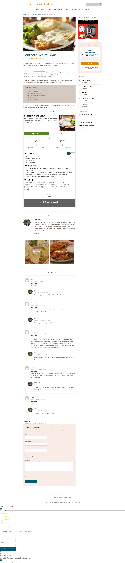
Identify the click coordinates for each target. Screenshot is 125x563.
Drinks (48, 9)
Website (27, 448)
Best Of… (80, 9)
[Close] (1, 508)
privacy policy (94, 67)
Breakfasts (73, 9)
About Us (87, 9)
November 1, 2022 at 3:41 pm (40, 320)
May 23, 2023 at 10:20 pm (36, 399)
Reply (43, 281)
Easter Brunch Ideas (83, 129)
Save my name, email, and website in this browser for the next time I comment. (43, 474)
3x (73, 153)
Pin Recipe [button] (63, 133)
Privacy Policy (58, 497)
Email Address (28, 441)
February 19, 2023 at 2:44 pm (37, 333)
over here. (49, 76)
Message (27, 460)
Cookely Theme (70, 502)
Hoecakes (84, 92)
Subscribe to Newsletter (32, 477)
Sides (54, 9)
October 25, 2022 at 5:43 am (37, 305)
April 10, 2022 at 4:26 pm (39, 292)
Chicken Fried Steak (32, 91)
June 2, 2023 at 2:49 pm (39, 410)
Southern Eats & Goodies (37, 4)
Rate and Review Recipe (8, 549)
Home (24, 14)
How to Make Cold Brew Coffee (85, 122)
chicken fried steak (39, 71)
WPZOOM (78, 502)
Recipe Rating (28, 455)
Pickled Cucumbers (87, 86)
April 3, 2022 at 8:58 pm (36, 281)
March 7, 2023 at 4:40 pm (39, 354)
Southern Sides (30, 14)
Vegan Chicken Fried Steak (34, 93)
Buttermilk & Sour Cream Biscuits (36, 95)
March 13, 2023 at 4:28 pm (36, 369)
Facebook (38, 233)
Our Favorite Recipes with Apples (86, 125)
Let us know (48, 203)
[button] (24, 122)
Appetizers (60, 9)
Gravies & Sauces (39, 14)
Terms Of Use (67, 497)
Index (37, 9)
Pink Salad (84, 104)
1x (68, 153)
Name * (2, 537)
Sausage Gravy (31, 97)
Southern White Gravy (40, 55)
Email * (2, 542)
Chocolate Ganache (83, 119)
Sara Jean (38, 220)
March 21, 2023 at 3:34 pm (39, 384)
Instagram (46, 233)
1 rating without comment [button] (39, 423)
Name (26, 434)
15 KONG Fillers (86, 80)
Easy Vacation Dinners (88, 98)
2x (71, 153)
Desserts (42, 9)
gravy (49, 215)
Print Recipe (37, 133)
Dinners (66, 9)
